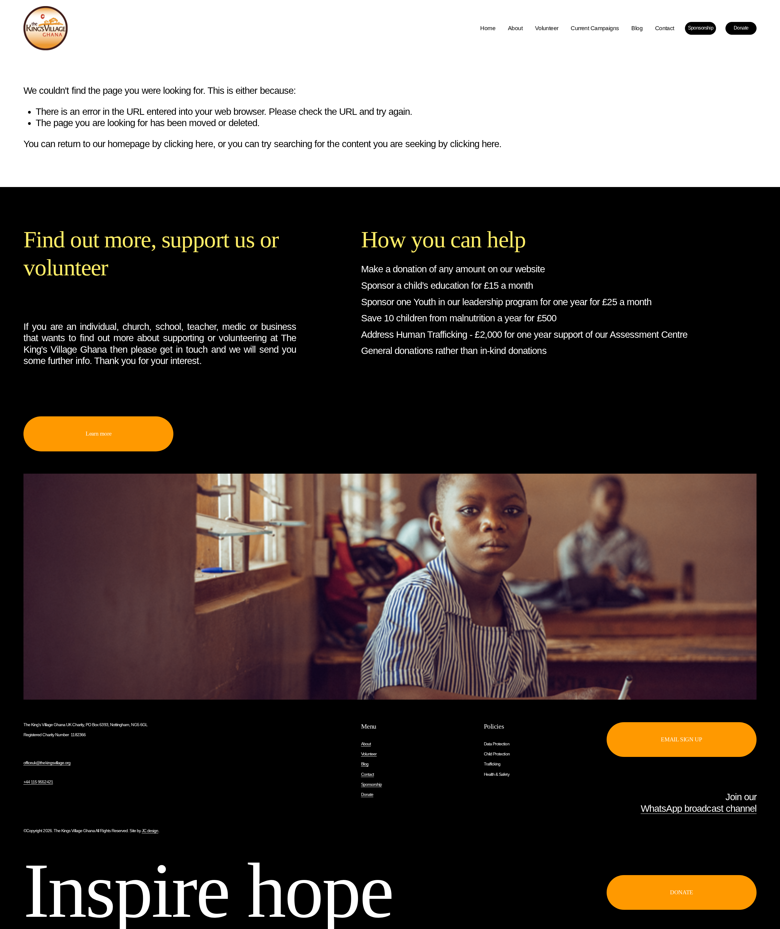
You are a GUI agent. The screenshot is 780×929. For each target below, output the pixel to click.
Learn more (98, 433)
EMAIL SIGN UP (681, 739)
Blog (637, 28)
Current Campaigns (595, 28)
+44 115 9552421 (38, 781)
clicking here (188, 144)
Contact (664, 28)
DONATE (681, 892)
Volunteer (546, 28)
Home (487, 28)
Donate (741, 27)
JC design (150, 830)
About (515, 28)
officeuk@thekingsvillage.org (47, 762)
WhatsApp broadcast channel (699, 808)
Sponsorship (701, 27)
